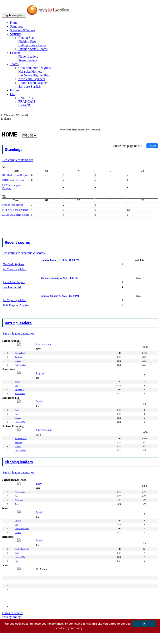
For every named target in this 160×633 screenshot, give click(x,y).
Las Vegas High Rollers (34, 75)
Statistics (15, 34)
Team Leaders (27, 60)
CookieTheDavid (22, 528)
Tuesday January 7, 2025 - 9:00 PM (60, 278)
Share (152, 145)
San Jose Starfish (29, 86)
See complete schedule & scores (23, 253)
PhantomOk (20, 393)
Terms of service (12, 613)
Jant (16, 385)
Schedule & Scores (22, 30)
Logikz (18, 361)
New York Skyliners (31, 79)
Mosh (17, 381)
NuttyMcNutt (20, 365)
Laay (39, 483)
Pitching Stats (27, 41)
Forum (14, 90)
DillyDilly (19, 389)
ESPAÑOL (26, 105)
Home (14, 22)
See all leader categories (18, 333)
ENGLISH (25, 98)
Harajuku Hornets (30, 71)
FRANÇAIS (26, 101)
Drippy (18, 520)
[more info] (75, 628)
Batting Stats (26, 37)
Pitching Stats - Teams (33, 49)
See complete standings (17, 160)
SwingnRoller (20, 353)
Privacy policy (11, 617)
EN (12, 94)
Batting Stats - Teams (32, 45)
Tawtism (18, 357)
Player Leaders (28, 56)
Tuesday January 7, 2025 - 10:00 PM (59, 260)
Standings (16, 26)
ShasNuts (19, 500)
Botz (17, 410)
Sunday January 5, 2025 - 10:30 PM (60, 295)
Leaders (15, 52)
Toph (17, 504)
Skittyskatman (44, 344)
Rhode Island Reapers (32, 83)
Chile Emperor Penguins (34, 67)
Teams (14, 64)
